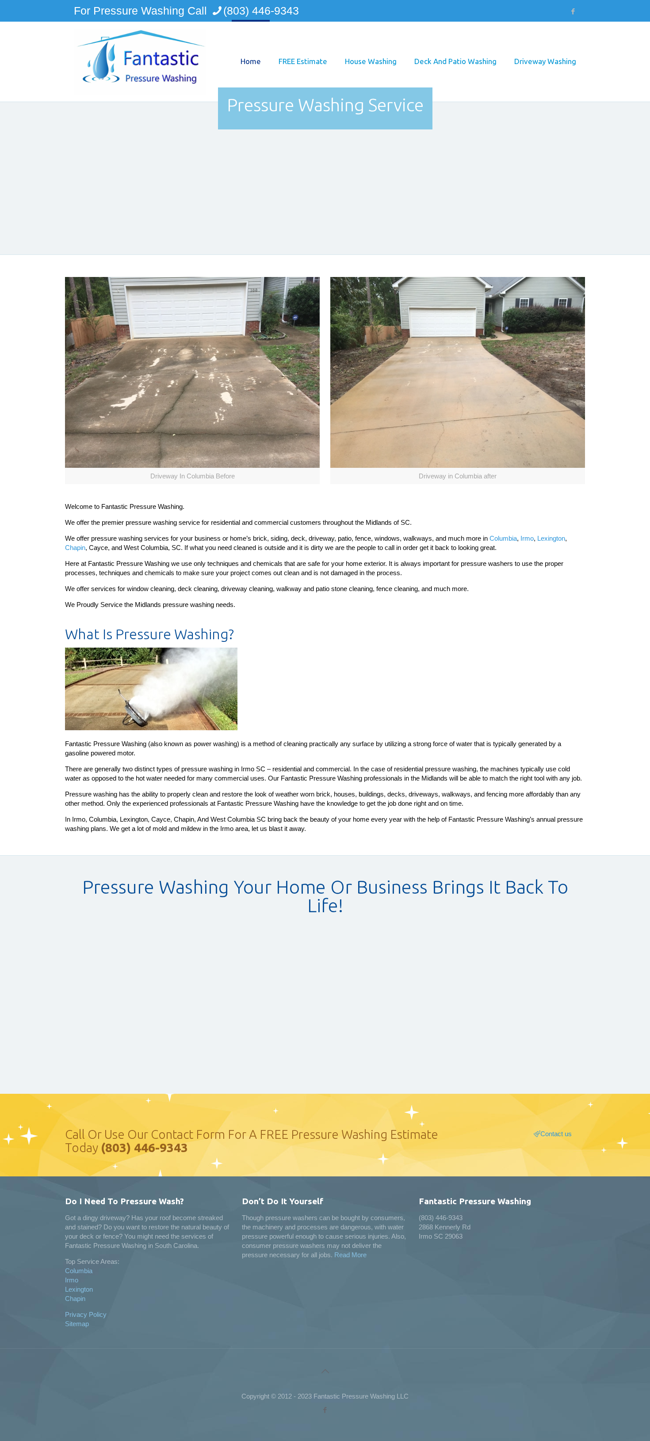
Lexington (551, 538)
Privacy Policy (86, 1314)
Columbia (503, 538)
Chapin (75, 547)
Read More (350, 1255)
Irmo (527, 538)
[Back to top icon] (325, 1371)
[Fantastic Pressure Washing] (140, 61)
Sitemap (77, 1323)
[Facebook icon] (573, 11)
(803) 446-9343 (261, 10)
